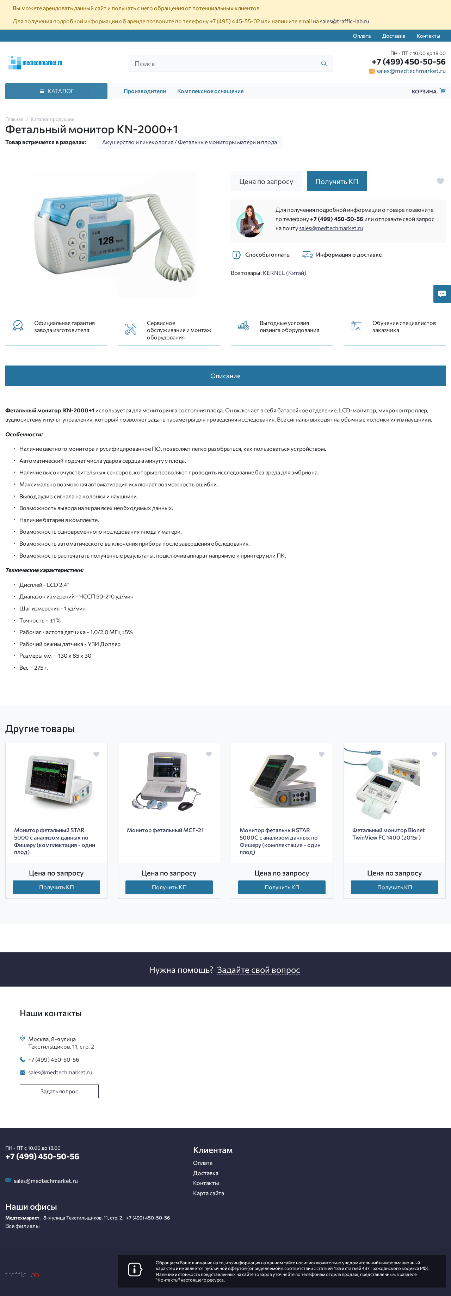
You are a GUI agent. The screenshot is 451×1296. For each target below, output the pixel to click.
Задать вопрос (59, 1091)
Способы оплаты (268, 254)
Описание (225, 375)
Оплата (362, 35)
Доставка (394, 35)
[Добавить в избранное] (440, 181)
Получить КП (56, 887)
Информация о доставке (349, 254)
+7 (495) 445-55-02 (235, 21)
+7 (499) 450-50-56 (409, 61)
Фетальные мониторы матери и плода (227, 142)
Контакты (428, 35)
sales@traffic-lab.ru (344, 21)
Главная (14, 119)
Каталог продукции (53, 119)
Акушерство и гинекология (137, 142)
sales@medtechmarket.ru (411, 70)
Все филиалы (22, 1225)
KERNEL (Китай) (284, 272)
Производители (145, 90)
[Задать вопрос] (442, 294)
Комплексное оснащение (210, 90)
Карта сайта (208, 1193)
